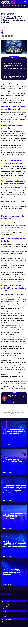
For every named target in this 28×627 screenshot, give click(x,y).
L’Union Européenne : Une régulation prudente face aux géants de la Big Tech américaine (14, 571)
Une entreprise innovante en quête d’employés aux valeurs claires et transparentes (14, 515)
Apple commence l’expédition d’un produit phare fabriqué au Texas (12, 459)
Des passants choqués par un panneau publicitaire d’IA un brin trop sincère (14, 431)
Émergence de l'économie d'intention (12, 63)
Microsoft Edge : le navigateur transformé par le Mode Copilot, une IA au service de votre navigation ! (14, 543)
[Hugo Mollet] (2, 31)
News (7, 412)
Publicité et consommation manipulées (12, 72)
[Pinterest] (9, 36)
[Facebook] (2, 36)
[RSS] (5, 594)
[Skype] (13, 402)
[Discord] (8, 402)
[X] (5, 36)
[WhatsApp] (12, 36)
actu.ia (4, 412)
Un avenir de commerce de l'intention (12, 74)
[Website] (11, 594)
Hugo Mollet (8, 30)
